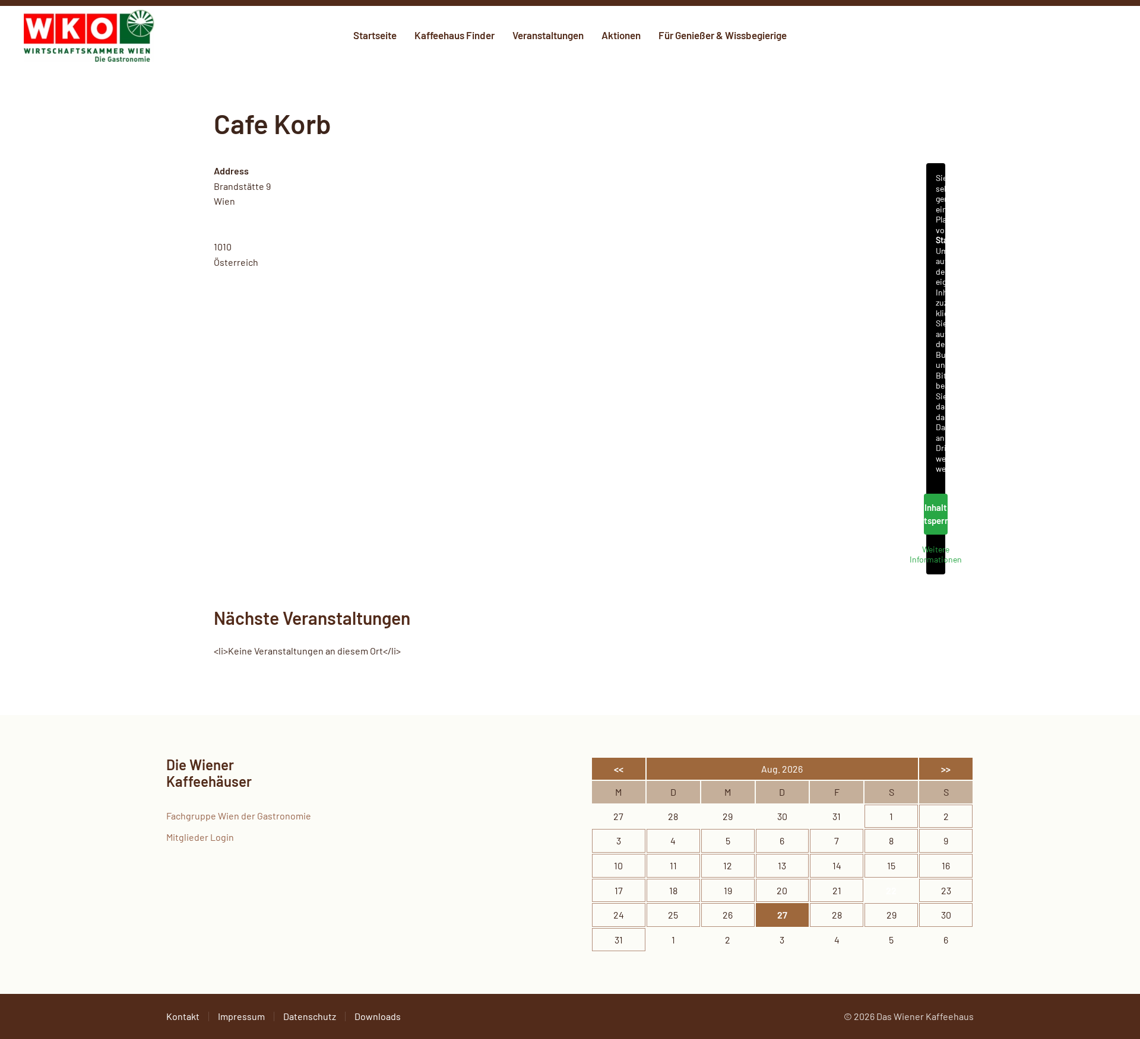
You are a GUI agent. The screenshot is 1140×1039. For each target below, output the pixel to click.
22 (891, 890)
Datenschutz (309, 1016)
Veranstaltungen (548, 35)
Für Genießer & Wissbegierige (722, 35)
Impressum (241, 1016)
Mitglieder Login (200, 837)
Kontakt (183, 1016)
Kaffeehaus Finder (454, 35)
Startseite (375, 35)
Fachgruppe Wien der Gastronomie (238, 815)
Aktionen (621, 35)
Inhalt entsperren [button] (936, 514)
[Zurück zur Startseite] (89, 35)
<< (618, 768)
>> (946, 768)
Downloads (377, 1016)
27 (782, 914)
